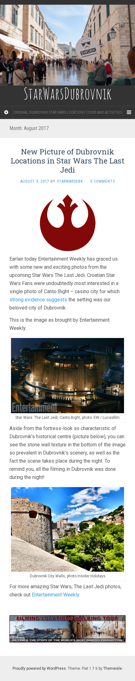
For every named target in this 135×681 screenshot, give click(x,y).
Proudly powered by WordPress (39, 668)
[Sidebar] (6, 112)
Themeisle (112, 668)
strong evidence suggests (38, 300)
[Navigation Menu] (128, 112)
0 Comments (102, 181)
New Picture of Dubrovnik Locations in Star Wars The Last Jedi (67, 161)
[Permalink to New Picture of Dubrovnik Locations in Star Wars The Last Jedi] (67, 223)
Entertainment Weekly (55, 595)
